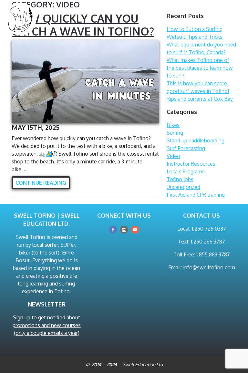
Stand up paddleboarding (195, 140)
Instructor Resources (191, 164)
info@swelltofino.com (209, 267)
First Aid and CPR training (196, 195)
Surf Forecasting (186, 148)
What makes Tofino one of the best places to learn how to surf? (200, 68)
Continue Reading (41, 183)
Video (173, 156)
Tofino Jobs (180, 179)
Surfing (175, 133)
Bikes (173, 125)
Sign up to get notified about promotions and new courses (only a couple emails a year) (47, 325)
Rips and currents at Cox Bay (200, 99)
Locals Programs (186, 171)
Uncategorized (183, 187)
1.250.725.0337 (209, 228)
